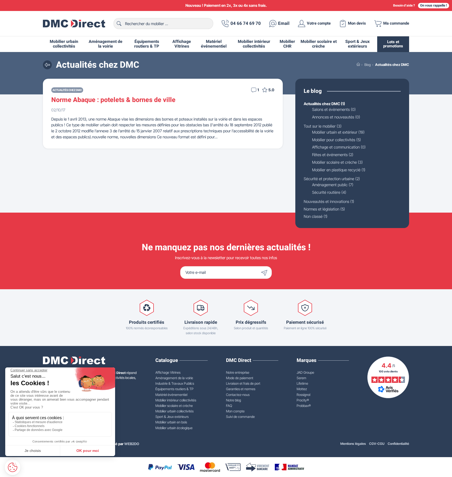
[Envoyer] (265, 272)
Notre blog (233, 400)
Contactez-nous (238, 395)
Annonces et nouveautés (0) (336, 117)
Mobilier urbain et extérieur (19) (338, 132)
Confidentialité (398, 444)
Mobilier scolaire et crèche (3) (337, 162)
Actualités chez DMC (67, 90)
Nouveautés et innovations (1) (329, 201)
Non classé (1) (315, 216)
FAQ (229, 406)
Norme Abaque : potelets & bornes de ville (113, 100)
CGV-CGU (377, 444)
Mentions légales (353, 444)
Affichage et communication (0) (339, 147)
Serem (301, 378)
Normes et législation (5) (324, 209)
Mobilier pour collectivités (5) (336, 140)
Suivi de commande (240, 416)
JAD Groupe (305, 372)
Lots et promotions (393, 44)
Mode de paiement (239, 378)
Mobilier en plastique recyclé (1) (338, 170)
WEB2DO (131, 444)
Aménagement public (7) (332, 185)
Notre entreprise (237, 372)
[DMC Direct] (74, 23)
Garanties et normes (240, 389)
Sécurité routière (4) (329, 192)
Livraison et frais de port (243, 383)
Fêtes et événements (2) (332, 154)
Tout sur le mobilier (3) (323, 126)
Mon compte (235, 411)
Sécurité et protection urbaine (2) (332, 179)
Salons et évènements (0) (334, 109)
